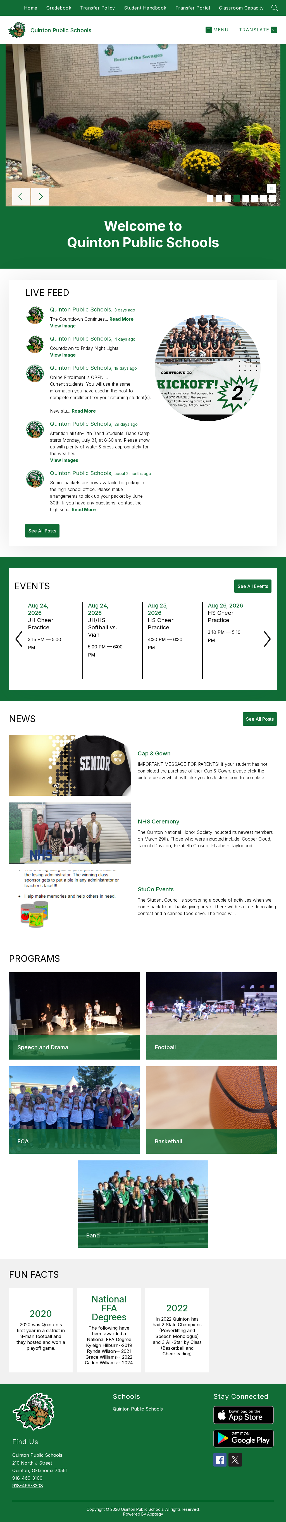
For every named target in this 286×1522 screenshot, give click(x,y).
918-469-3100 (27, 1478)
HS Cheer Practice (160, 624)
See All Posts (42, 531)
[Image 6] (254, 198)
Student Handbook (145, 8)
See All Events (253, 586)
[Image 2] (219, 198)
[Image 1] (210, 198)
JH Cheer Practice (40, 624)
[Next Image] (40, 197)
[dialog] (74, 1016)
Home (30, 8)
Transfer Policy (97, 8)
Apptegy (155, 1514)
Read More (121, 319)
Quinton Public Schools (138, 1409)
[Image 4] (236, 198)
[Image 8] (272, 198)
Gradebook (59, 8)
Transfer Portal (192, 8)
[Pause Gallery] (271, 189)
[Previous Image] (21, 197)
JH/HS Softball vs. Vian (102, 627)
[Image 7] (263, 198)
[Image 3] (228, 198)
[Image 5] (245, 198)
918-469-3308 (27, 1485)
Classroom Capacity (241, 8)
